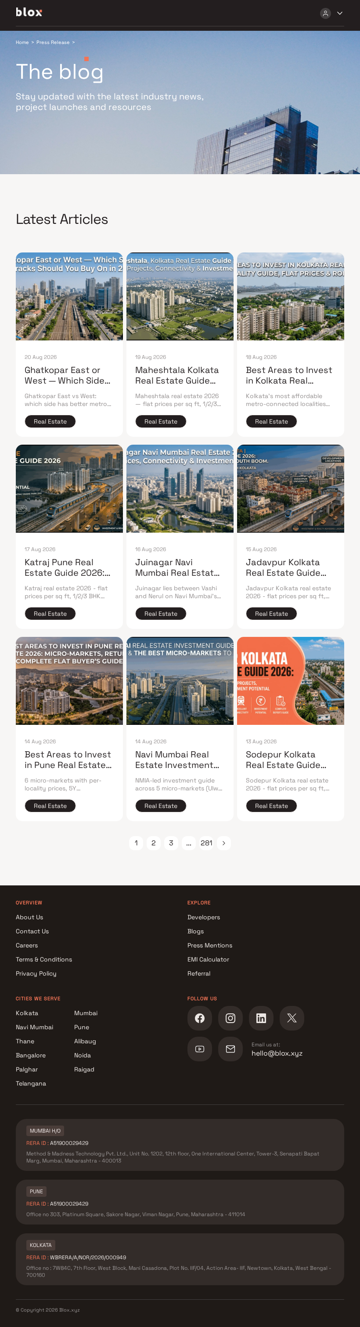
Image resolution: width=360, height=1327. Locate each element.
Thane (25, 1041)
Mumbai (85, 1013)
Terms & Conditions (44, 959)
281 (206, 843)
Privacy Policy (36, 973)
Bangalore (31, 1055)
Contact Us (32, 931)
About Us (29, 917)
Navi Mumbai (34, 1027)
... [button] (188, 843)
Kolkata (27, 1013)
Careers (27, 945)
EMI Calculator (208, 959)
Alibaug (85, 1041)
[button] (224, 843)
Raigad (84, 1069)
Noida (82, 1055)
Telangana (31, 1083)
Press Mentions (209, 945)
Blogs (195, 931)
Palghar (27, 1069)
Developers (203, 917)
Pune (81, 1027)
